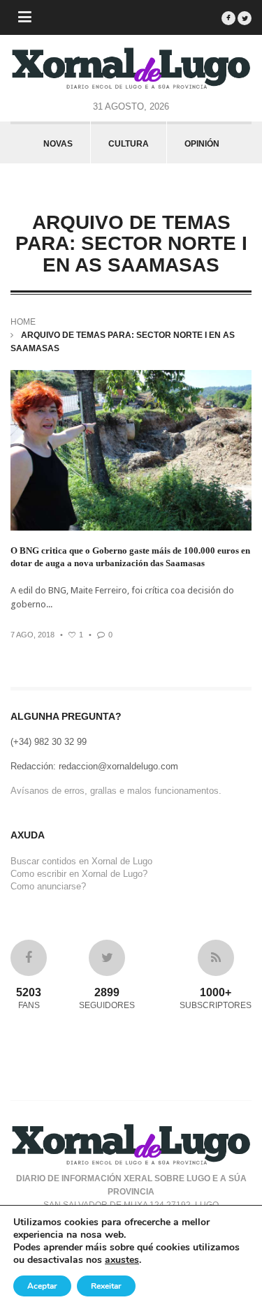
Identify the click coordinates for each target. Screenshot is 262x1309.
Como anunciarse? (48, 886)
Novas (58, 144)
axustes (122, 1260)
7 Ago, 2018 (32, 634)
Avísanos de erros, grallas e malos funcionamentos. (115, 790)
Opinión (201, 144)
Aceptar (42, 1286)
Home (23, 322)
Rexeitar (106, 1286)
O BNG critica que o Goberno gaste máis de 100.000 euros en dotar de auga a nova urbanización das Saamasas (130, 556)
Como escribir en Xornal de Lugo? (78, 873)
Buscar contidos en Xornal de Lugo (81, 861)
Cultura (128, 144)
